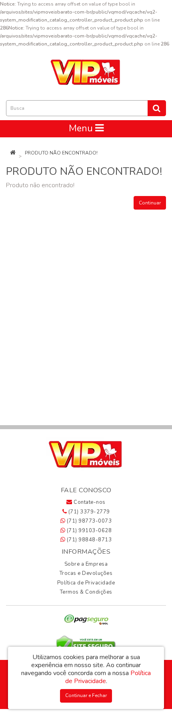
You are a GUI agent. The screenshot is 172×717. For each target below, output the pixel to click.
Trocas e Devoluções (86, 573)
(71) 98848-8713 (88, 539)
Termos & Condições (86, 592)
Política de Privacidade (86, 582)
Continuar (150, 203)
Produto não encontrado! (61, 153)
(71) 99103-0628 (88, 530)
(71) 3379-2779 (88, 511)
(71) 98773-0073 (88, 521)
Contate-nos (89, 502)
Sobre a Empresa (86, 564)
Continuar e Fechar (86, 695)
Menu (82, 128)
